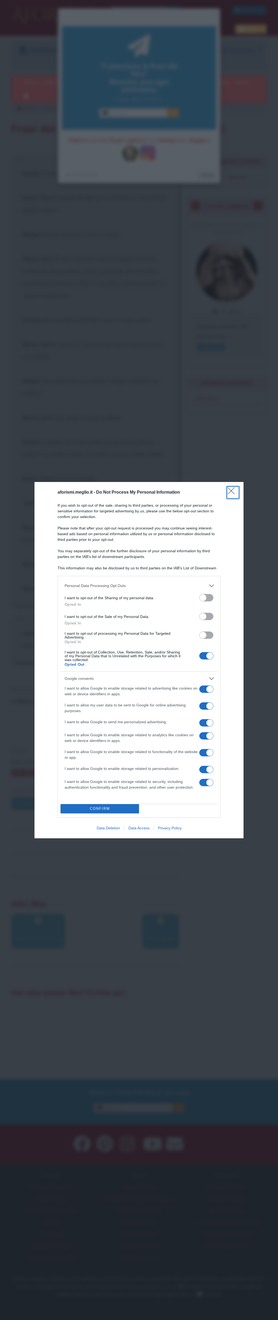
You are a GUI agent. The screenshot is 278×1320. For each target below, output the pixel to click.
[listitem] (139, 586)
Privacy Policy (170, 828)
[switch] (206, 597)
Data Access (139, 828)
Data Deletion (108, 828)
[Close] (233, 492)
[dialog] (139, 660)
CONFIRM (100, 809)
